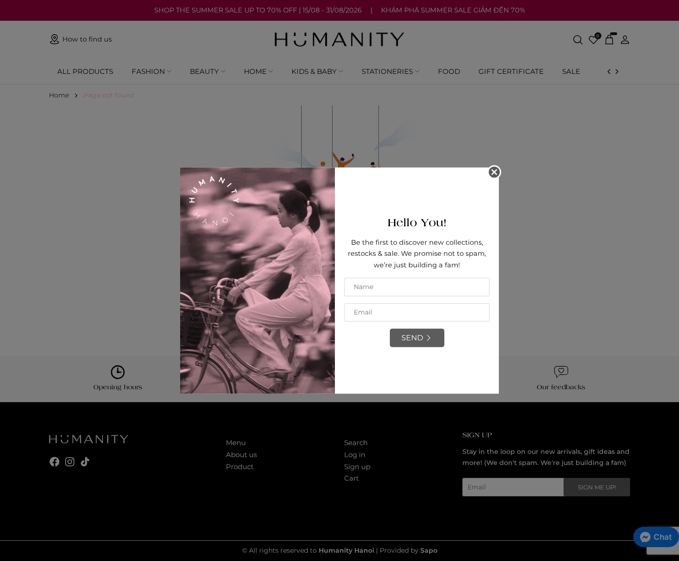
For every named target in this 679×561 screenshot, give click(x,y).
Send (412, 337)
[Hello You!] (257, 280)
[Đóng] (494, 172)
